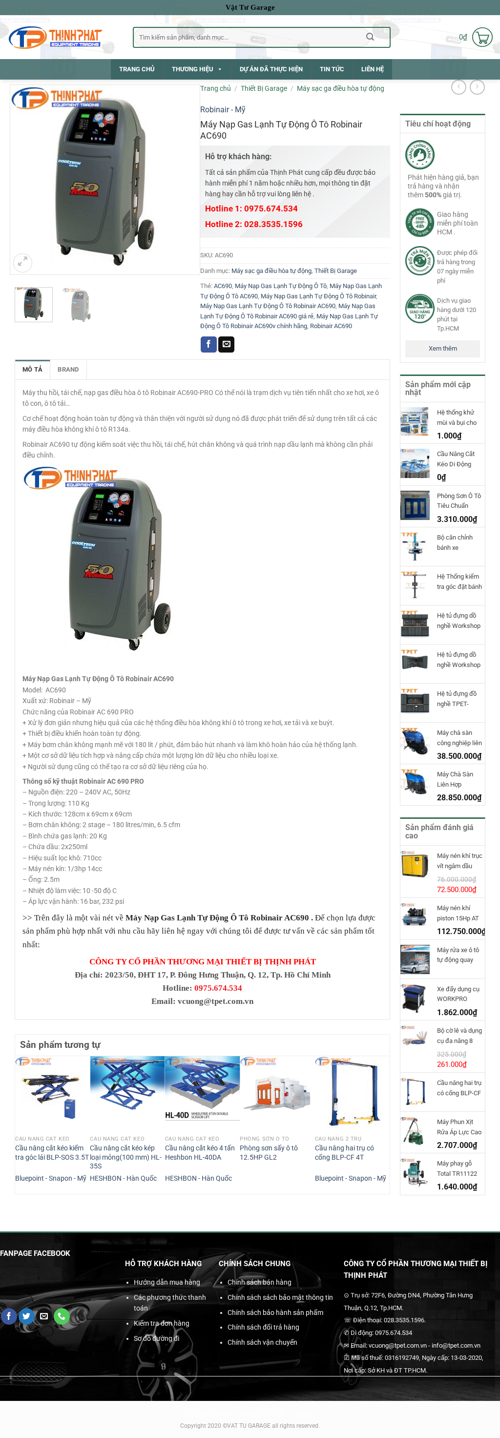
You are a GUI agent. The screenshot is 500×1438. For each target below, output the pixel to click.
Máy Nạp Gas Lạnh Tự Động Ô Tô (281, 286)
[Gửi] (370, 37)
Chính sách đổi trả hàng (263, 1327)
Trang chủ (215, 88)
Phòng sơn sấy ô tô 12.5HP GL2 (269, 1153)
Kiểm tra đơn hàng (161, 1323)
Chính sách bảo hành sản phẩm (275, 1312)
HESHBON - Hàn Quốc (123, 1178)
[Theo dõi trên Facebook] (9, 1316)
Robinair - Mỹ (223, 109)
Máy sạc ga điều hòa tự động (340, 88)
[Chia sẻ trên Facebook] (209, 344)
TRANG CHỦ (137, 69)
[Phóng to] (22, 262)
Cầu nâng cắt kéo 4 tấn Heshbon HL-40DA (200, 1153)
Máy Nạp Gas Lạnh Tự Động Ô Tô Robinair (318, 296)
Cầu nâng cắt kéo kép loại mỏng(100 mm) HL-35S (126, 1157)
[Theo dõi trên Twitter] (27, 1316)
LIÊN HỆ (372, 69)
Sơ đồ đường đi (156, 1338)
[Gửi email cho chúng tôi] (44, 1316)
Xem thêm (443, 348)
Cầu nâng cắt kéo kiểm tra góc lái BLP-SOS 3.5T (52, 1153)
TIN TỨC (332, 69)
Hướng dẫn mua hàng (167, 1282)
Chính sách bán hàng (260, 1282)
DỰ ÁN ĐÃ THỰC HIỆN (271, 69)
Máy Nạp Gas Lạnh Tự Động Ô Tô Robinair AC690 (267, 306)
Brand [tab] (68, 369)
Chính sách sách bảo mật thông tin (280, 1297)
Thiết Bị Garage (264, 88)
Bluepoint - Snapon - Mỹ (50, 1178)
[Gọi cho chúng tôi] (62, 1316)
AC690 (223, 286)
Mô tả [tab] (32, 369)
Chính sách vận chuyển (262, 1342)
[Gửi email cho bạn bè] (226, 344)
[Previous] (20, 1124)
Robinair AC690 (331, 326)
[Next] (384, 1124)
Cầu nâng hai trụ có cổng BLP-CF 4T (344, 1153)
